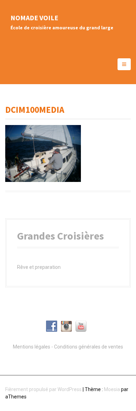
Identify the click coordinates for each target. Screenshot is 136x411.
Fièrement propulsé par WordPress (43, 389)
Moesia (112, 389)
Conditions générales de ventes (88, 347)
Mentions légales (31, 347)
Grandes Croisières (60, 235)
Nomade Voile (34, 17)
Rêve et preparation (39, 267)
